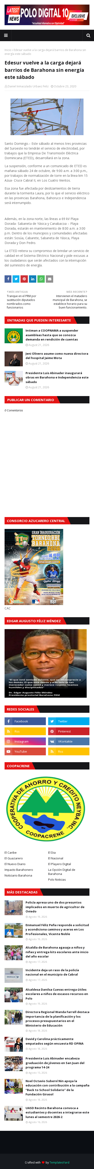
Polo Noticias (57, 879)
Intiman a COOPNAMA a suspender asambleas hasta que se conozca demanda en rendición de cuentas (52, 334)
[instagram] (25, 741)
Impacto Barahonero (19, 870)
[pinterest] (68, 731)
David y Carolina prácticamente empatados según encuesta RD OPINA (55, 1041)
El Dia (52, 852)
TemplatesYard (59, 1162)
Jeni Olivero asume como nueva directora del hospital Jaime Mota (57, 355)
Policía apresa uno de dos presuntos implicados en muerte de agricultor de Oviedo (55, 906)
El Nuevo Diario (15, 864)
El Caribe (11, 852)
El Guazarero (14, 858)
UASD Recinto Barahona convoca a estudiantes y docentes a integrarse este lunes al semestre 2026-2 (57, 1112)
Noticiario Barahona (18, 875)
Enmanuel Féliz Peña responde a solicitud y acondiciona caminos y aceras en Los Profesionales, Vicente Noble (57, 929)
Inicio (8, 50)
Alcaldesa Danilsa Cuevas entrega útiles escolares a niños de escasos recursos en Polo (57, 993)
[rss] (25, 731)
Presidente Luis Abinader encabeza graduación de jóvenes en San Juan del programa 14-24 (55, 1062)
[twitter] (68, 721)
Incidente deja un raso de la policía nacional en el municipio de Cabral (52, 972)
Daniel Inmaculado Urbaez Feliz (28, 86)
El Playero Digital (59, 864)
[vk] (68, 741)
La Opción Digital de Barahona (61, 872)
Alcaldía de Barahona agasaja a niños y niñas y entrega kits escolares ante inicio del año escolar (57, 951)
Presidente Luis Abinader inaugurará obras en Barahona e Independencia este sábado (57, 377)
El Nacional (55, 858)
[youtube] (25, 751)
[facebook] (25, 721)
